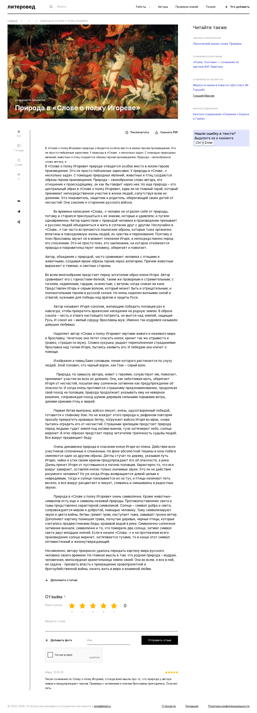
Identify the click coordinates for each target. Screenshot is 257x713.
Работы (141, 6)
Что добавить (239, 6)
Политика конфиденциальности (228, 706)
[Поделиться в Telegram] (18, 212)
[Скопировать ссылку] (18, 221)
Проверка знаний (187, 6)
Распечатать (140, 132)
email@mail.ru (102, 706)
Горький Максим (203, 95)
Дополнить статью (63, 580)
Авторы (163, 6)
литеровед (21, 6)
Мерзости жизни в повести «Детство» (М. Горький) (221, 87)
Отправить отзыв (159, 640)
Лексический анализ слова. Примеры (217, 43)
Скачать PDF (169, 132)
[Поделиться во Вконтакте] (18, 201)
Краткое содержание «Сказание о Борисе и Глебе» (221, 116)
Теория (210, 6)
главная (13, 20)
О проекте (169, 706)
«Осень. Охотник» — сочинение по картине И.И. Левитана (216, 64)
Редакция (192, 706)
